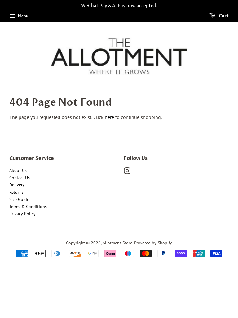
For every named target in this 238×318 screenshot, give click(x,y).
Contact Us (19, 177)
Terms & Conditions (28, 206)
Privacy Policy (22, 213)
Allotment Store (117, 243)
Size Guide (19, 199)
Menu (23, 16)
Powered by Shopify (153, 243)
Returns (16, 192)
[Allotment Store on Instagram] (127, 172)
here (109, 117)
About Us (18, 170)
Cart (223, 16)
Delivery (17, 185)
